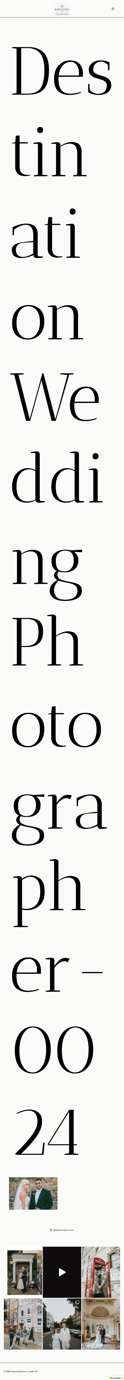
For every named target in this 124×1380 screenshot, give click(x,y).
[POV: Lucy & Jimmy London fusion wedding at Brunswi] (62, 1272)
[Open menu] (113, 8)
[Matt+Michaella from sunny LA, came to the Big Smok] (101, 1324)
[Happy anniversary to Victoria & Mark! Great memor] (23, 1272)
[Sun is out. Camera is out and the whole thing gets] (101, 1272)
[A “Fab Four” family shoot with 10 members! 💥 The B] (23, 1324)
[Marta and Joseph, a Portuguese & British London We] (62, 1324)
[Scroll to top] (121, 1176)
